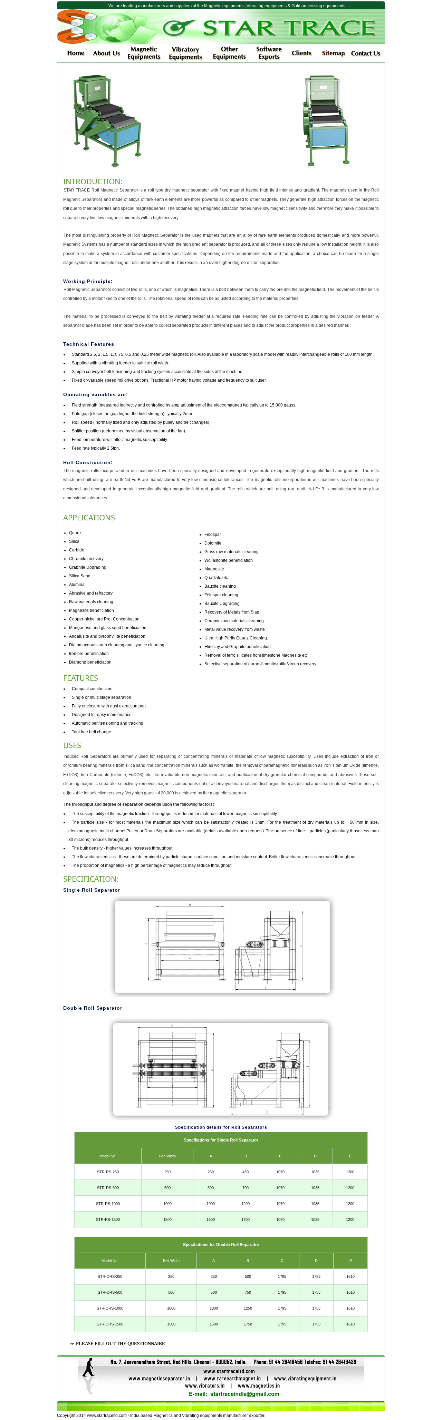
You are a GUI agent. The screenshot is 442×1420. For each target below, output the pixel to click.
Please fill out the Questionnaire (120, 1343)
